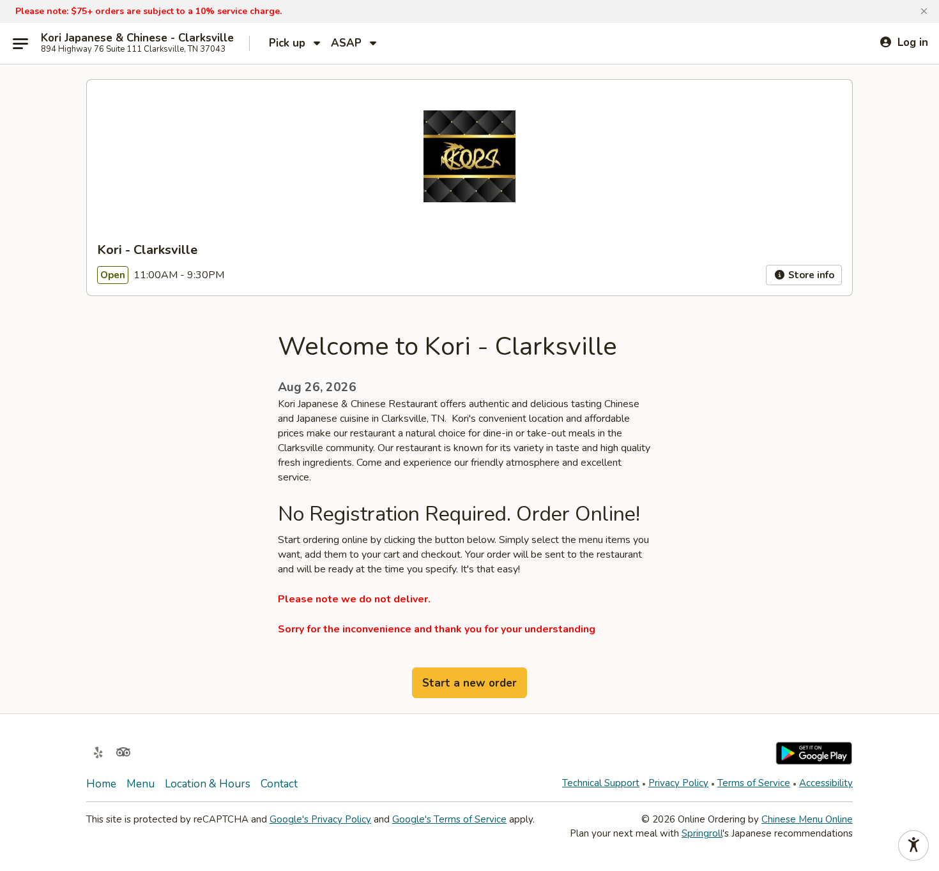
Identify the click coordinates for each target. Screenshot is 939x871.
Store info (810, 275)
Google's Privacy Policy (320, 819)
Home (101, 784)
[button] (924, 11)
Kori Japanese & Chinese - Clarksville (137, 38)
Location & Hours (207, 784)
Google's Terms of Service (449, 819)
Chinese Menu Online (807, 819)
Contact (279, 784)
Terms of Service (753, 783)
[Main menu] (20, 43)
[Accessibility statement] (913, 845)
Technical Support (600, 783)
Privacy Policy (678, 783)
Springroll (702, 833)
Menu (140, 784)
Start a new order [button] (469, 683)
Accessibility (826, 783)
